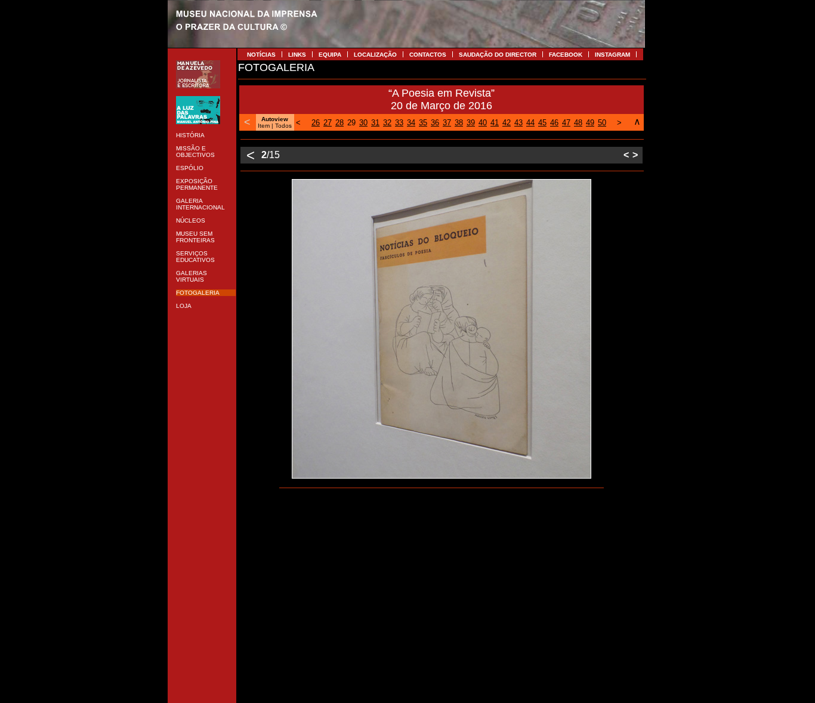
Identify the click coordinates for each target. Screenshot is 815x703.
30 (363, 122)
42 (506, 122)
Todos (283, 125)
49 (590, 122)
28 (339, 122)
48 (578, 122)
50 (602, 122)
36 (435, 122)
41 (494, 122)
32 (387, 122)
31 (375, 122)
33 (399, 122)
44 (530, 122)
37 (447, 122)
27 (327, 122)
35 (423, 122)
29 (351, 122)
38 (459, 122)
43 (518, 122)
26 (315, 122)
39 (471, 122)
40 (482, 122)
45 (542, 122)
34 (411, 122)
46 (554, 122)
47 (566, 122)
